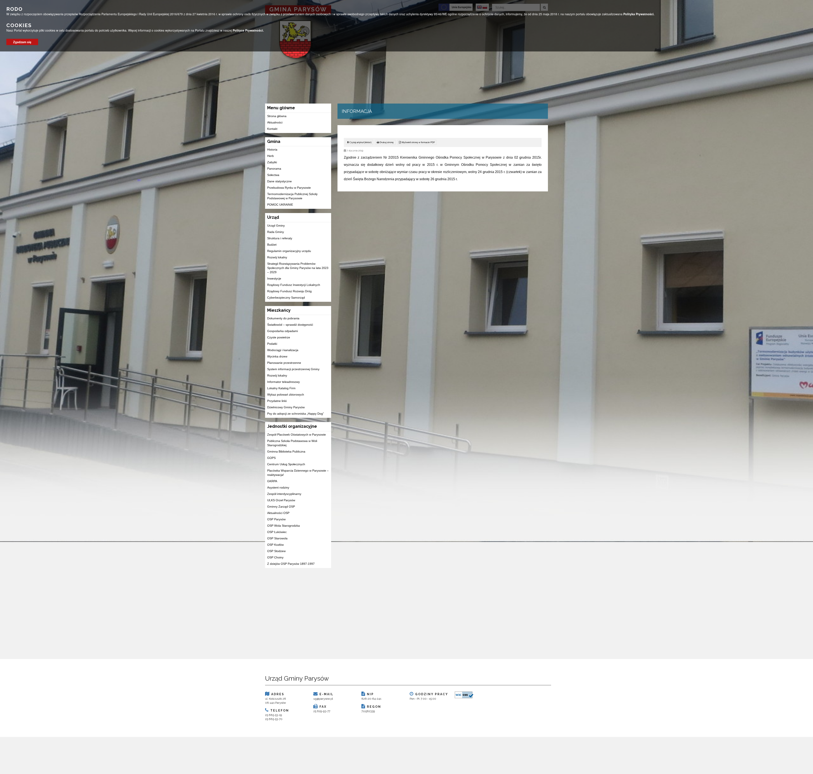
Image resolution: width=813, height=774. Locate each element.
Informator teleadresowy (283, 382)
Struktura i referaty (279, 238)
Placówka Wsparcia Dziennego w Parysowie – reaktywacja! (298, 472)
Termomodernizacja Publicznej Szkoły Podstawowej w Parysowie (292, 196)
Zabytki (272, 162)
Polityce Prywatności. (248, 30)
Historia (272, 149)
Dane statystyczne (279, 181)
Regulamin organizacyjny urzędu (289, 251)
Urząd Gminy (276, 225)
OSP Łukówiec (277, 532)
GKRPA (272, 481)
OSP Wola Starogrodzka (283, 525)
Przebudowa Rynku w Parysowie (289, 187)
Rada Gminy (275, 232)
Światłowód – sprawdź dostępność (290, 324)
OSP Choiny (275, 557)
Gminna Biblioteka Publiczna (286, 451)
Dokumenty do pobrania (283, 318)
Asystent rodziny (278, 487)
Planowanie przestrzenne (284, 362)
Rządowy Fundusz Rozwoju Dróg (289, 291)
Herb (270, 156)
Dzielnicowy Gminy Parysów (286, 407)
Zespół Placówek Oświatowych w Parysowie (296, 434)
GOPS (271, 458)
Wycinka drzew (277, 356)
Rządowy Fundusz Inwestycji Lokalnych (293, 285)
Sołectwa (273, 175)
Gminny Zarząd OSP (281, 506)
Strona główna (276, 116)
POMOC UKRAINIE (280, 204)
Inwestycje (274, 278)
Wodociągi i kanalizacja (282, 350)
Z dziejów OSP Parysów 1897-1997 (291, 563)
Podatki (272, 343)
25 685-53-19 (273, 715)
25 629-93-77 (321, 711)
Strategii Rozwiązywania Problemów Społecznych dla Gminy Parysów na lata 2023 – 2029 (297, 268)
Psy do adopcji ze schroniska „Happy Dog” (295, 413)
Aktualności (274, 122)
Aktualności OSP (278, 513)
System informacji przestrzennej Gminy (293, 369)
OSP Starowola (277, 538)
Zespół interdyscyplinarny (284, 494)
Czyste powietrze (278, 337)
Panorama (274, 168)
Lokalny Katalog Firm (281, 388)
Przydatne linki (277, 401)
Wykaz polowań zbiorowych (285, 394)
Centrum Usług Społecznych (286, 464)
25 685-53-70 (273, 719)
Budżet (272, 244)
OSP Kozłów (275, 544)
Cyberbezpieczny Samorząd (286, 297)
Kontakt (272, 128)
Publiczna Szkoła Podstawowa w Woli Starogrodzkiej (292, 443)
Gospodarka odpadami (282, 331)
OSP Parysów (276, 519)
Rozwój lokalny (277, 257)
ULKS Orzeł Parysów (281, 500)
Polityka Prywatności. (638, 14)
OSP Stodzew (276, 551)
